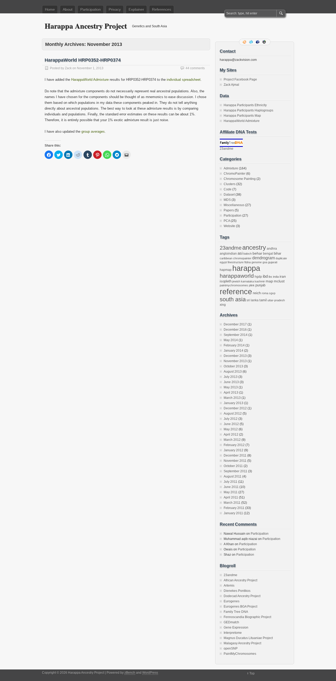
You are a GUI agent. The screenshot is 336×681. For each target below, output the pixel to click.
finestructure (236, 262)
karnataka (247, 281)
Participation (90, 9)
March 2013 (232, 398)
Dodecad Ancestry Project (242, 596)
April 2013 (231, 392)
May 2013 (231, 387)
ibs (270, 276)
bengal (268, 253)
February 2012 (234, 445)
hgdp (258, 276)
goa (264, 262)
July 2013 (231, 377)
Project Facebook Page (240, 79)
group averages (93, 131)
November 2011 (235, 461)
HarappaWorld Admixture (90, 80)
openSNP (231, 648)
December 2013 (235, 356)
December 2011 (235, 455)
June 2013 (231, 382)
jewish (236, 281)
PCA (227, 221)
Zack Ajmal (231, 85)
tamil (263, 300)
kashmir (260, 281)
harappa (246, 268)
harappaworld (237, 276)
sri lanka (252, 300)
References (161, 9)
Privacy (115, 9)
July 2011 (230, 482)
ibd (265, 276)
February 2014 (234, 345)
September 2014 (236, 335)
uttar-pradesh (276, 300)
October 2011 (233, 466)
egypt (223, 262)
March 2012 (232, 440)
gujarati (272, 262)
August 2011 (233, 476)
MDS (227, 200)
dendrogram (263, 257)
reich (257, 293)
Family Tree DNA (236, 612)
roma (265, 293)
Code (228, 189)
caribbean (226, 258)
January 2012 (233, 450)
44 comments (195, 68)
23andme (226, 149)
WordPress (150, 672)
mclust (279, 281)
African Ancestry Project (240, 580)
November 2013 (235, 361)
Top (252, 673)
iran (283, 276)
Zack (68, 68)
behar (257, 253)
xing (223, 305)
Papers (229, 210)
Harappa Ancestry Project (86, 25)
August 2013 (233, 371)
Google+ (264, 42)
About (67, 9)
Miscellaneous (234, 205)
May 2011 (231, 492)
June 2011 (231, 487)
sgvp (272, 293)
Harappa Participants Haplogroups (248, 110)
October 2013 (233, 366)
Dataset (229, 194)
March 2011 (232, 503)
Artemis (229, 585)
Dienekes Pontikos (237, 591)
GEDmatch (231, 622)
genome (256, 262)
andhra (272, 248)
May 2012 (231, 429)
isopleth (226, 281)
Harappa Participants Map (242, 115)
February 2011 (234, 508)
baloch (247, 253)
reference (236, 291)
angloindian (228, 253)
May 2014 (231, 340)
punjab (260, 285)
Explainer (136, 9)
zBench (129, 672)
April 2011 (231, 497)
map (269, 281)
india (276, 276)
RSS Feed (245, 42)
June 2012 (231, 424)
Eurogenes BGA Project (240, 606)
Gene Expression (236, 627)
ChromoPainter (234, 173)
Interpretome (233, 633)
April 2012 (231, 434)
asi (240, 253)
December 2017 (235, 324)
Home (50, 9)
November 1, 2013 (90, 68)
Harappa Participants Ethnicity (245, 105)
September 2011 (235, 471)
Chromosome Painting (240, 179)
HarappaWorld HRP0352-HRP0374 (83, 60)
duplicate (281, 258)
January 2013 (233, 403)
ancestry (254, 247)
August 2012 (233, 413)
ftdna (247, 262)
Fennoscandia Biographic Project (247, 617)
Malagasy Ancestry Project (242, 643)
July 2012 (231, 419)
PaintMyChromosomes (240, 654)
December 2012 (235, 408)
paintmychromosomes (234, 285)
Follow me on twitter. (251, 42)
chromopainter (242, 258)
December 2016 (235, 329)
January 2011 (233, 513)
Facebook (258, 42)
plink (252, 285)
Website (229, 226)
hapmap (226, 270)
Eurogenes (231, 601)
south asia (233, 299)
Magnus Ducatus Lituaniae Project (248, 638)
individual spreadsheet (184, 80)
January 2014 (233, 350)
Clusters (229, 184)
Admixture (231, 168)
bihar (277, 253)
